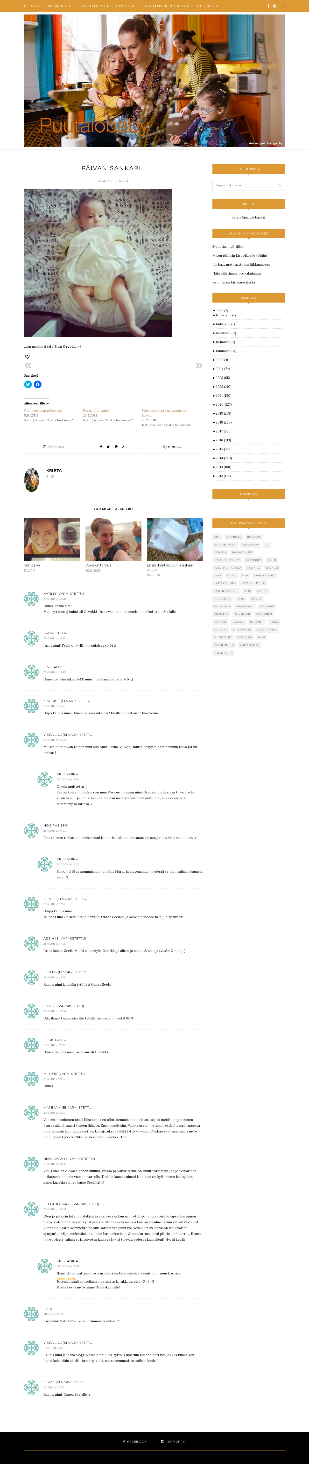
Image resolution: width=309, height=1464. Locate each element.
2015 (224, 449)
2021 (224, 395)
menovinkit (223, 598)
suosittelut (223, 637)
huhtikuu (225, 324)
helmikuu (225, 342)
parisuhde (267, 606)
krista (174, 447)
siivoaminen (242, 629)
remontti (257, 622)
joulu (271, 560)
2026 (222, 311)
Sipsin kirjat (60, 6)
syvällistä (244, 637)
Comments (53, 447)
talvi (261, 637)
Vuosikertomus (98, 565)
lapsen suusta (224, 583)
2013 (223, 467)
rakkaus (220, 622)
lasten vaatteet (226, 591)
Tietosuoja (207, 6)
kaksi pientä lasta (227, 567)
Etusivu (32, 6)
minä (241, 598)
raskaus (238, 622)
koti (245, 575)
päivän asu (242, 614)
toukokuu (226, 315)
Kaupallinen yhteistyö (165, 6)
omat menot (245, 606)
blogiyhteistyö (225, 544)
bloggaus (254, 537)
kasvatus (253, 567)
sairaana (220, 629)
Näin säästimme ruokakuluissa (236, 273)
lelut (248, 591)
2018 (224, 422)
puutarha (221, 614)
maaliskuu (226, 333)
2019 (223, 413)
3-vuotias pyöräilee (228, 246)
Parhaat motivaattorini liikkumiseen (241, 264)
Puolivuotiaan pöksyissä (43, 410)
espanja (220, 552)
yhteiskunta (223, 652)
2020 (224, 404)
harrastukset (242, 552)
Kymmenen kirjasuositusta (233, 282)
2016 (223, 440)
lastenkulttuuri (253, 583)
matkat (262, 591)
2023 (223, 377)
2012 (223, 476)
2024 (223, 369)
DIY (267, 544)
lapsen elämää (264, 575)
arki (217, 537)
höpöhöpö (254, 560)
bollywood (250, 544)
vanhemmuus (224, 645)
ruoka (274, 622)
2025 (223, 360)
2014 (224, 458)
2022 (224, 386)
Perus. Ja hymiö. (96, 410)
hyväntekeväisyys (227, 560)
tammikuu (226, 351)
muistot (256, 598)
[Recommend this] (27, 356)
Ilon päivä (32, 565)
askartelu (233, 537)
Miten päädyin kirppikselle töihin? (239, 255)
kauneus (272, 567)
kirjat (231, 575)
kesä (217, 575)
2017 (224, 431)
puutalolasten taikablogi (108, 6)
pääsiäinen (264, 614)
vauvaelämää (249, 645)
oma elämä (222, 606)
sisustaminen (267, 629)
